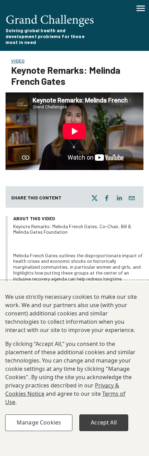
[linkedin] (119, 198)
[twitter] (94, 198)
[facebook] (106, 198)
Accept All (104, 422)
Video (18, 61)
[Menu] (140, 8)
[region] (74, 368)
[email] (131, 198)
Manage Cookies (39, 422)
